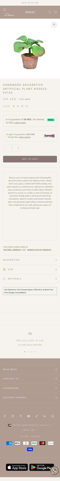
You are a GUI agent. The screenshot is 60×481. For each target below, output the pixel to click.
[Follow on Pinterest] (20, 416)
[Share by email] (26, 106)
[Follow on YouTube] (28, 416)
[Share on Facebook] (13, 106)
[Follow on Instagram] (12, 416)
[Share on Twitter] (18, 106)
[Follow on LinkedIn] (44, 416)
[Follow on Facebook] (4, 416)
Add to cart (30, 159)
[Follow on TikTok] (36, 416)
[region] (30, 339)
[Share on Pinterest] (22, 106)
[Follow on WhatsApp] (52, 416)
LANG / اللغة (28, 430)
